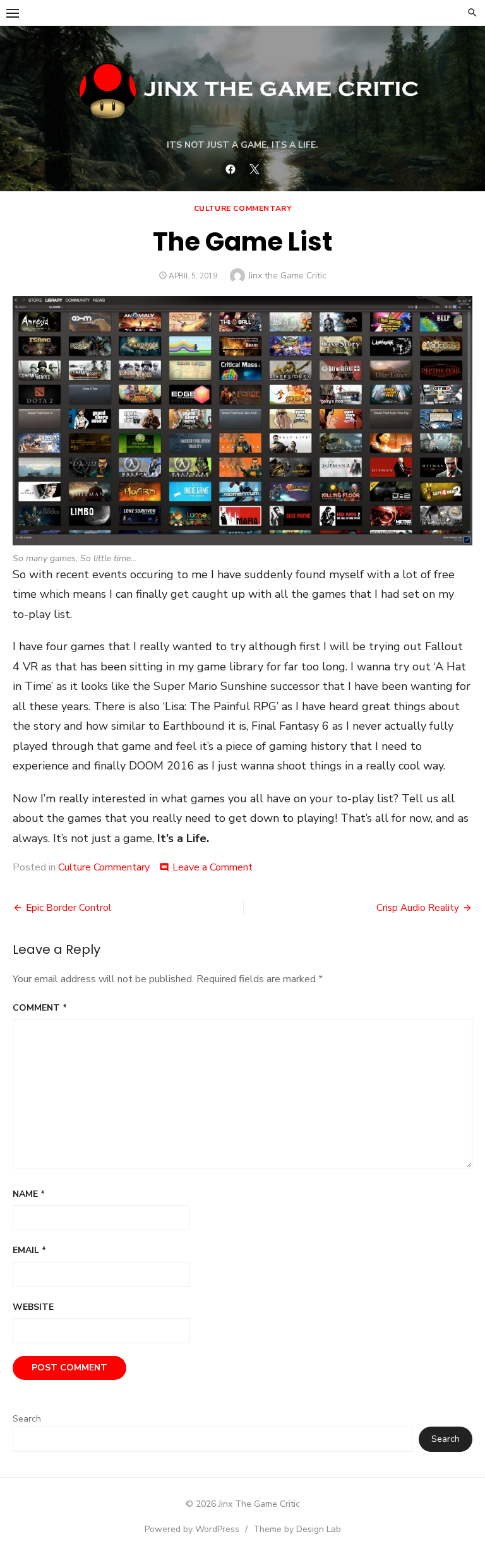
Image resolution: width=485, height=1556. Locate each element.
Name (29, 1194)
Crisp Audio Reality (417, 907)
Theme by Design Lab (297, 1529)
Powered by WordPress (192, 1529)
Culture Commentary (243, 208)
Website (33, 1307)
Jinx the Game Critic (287, 276)
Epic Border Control (68, 907)
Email (29, 1250)
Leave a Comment (212, 867)
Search (27, 1419)
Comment (40, 1008)
